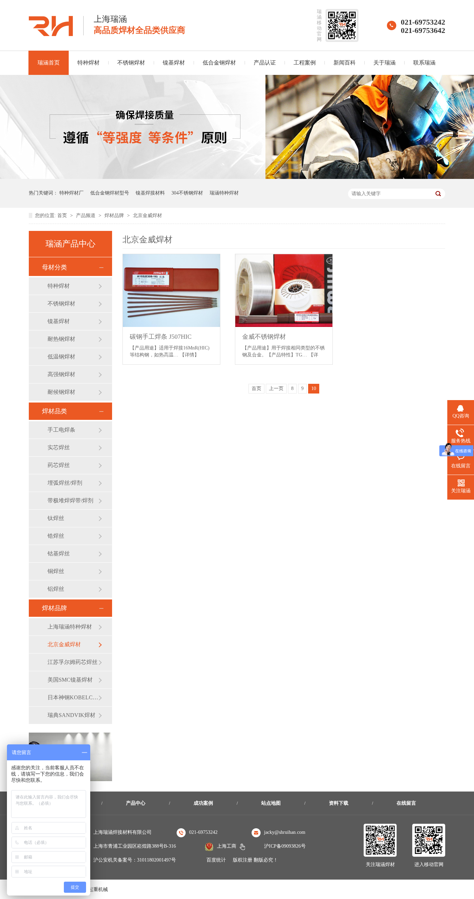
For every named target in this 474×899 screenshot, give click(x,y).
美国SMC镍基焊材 (70, 680)
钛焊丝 (56, 518)
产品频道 (86, 215)
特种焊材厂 (71, 193)
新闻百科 (344, 63)
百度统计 (216, 860)
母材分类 (54, 267)
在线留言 (406, 803)
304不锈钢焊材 (187, 193)
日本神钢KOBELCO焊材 (73, 697)
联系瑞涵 (424, 63)
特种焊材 (88, 63)
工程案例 (305, 63)
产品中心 (135, 803)
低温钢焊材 (61, 357)
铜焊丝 (56, 571)
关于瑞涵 (384, 63)
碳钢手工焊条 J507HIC (161, 336)
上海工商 (226, 846)
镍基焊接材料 (150, 193)
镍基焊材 (174, 63)
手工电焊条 (61, 430)
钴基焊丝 (59, 553)
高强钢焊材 (61, 374)
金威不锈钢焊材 (264, 336)
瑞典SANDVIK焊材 (71, 715)
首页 (62, 215)
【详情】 (189, 354)
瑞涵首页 (48, 63)
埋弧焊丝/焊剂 (65, 483)
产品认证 (265, 63)
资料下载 (338, 803)
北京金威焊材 (147, 215)
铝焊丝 (56, 589)
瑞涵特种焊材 (224, 193)
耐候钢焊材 (61, 392)
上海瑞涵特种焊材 (70, 627)
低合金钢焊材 (219, 63)
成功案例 (203, 803)
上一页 (276, 388)
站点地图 (271, 803)
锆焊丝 (56, 536)
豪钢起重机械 (93, 889)
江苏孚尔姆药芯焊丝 (73, 662)
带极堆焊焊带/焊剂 (70, 500)
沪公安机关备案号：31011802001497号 (134, 860)
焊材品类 (54, 411)
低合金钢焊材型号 (109, 193)
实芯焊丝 (59, 447)
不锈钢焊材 (131, 63)
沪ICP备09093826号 (285, 846)
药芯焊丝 (59, 465)
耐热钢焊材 (61, 339)
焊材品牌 (114, 215)
